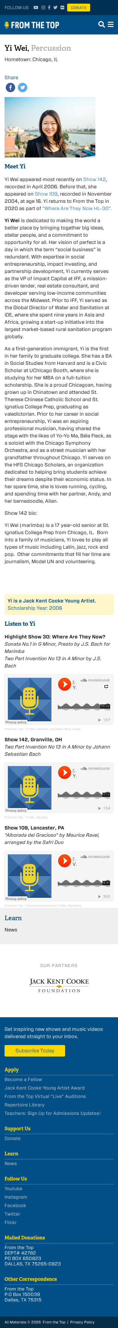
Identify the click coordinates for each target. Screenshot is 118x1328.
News (11, 930)
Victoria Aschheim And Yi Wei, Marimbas (53, 905)
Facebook (15, 1205)
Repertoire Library (24, 1105)
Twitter (12, 1214)
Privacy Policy (82, 1322)
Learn (13, 918)
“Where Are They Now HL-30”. (77, 208)
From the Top (14, 729)
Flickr (11, 1222)
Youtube (13, 1188)
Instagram (16, 1197)
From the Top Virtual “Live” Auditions (45, 1096)
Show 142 (94, 179)
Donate (79, 7)
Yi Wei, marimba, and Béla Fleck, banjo (53, 729)
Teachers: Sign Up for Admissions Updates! (53, 1113)
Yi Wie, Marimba (37, 817)
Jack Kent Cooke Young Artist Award (45, 1088)
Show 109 (46, 194)
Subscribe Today (34, 1051)
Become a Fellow (23, 1079)
